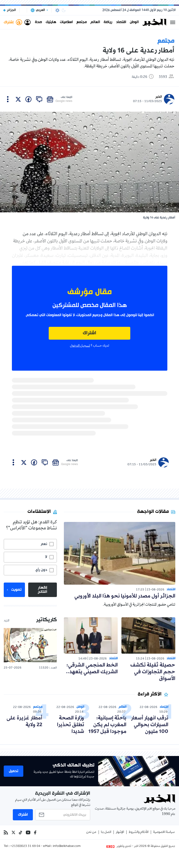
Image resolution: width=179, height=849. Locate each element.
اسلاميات (66, 22)
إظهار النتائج (42, 589)
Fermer (172, 22)
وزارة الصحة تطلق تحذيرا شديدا (70, 724)
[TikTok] (20, 832)
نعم (44, 544)
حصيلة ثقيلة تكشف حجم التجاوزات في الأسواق (152, 672)
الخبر (158, 97)
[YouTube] (28, 832)
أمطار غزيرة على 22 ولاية (24, 721)
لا (46, 557)
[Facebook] (35, 832)
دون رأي (41, 570)
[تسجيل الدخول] (27, 22)
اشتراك (89, 333)
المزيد (6, 620)
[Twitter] (13, 832)
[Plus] (8, 99)
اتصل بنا (106, 832)
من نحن (91, 832)
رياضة (108, 22)
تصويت (16, 590)
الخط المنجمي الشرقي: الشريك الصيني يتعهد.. (92, 669)
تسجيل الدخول (80, 346)
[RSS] (6, 832)
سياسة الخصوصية (164, 832)
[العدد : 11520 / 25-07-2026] (30, 645)
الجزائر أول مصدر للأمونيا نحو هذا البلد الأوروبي (124, 596)
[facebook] (28, 99)
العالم (95, 22)
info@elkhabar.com (67, 846)
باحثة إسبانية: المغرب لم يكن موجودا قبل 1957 (107, 724)
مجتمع (81, 22)
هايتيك (51, 22)
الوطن (134, 22)
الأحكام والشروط (138, 832)
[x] (18, 99)
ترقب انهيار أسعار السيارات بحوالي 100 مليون (149, 724)
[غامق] (63, 10)
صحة (38, 22)
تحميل (13, 771)
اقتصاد (121, 22)
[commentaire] (39, 99)
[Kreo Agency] (111, 846)
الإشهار (120, 832)
